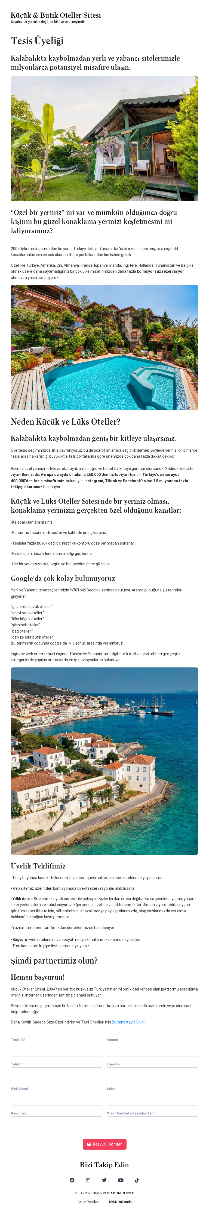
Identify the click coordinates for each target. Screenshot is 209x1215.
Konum (112, 1040)
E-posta (113, 1064)
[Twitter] (104, 1180)
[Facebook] (72, 1180)
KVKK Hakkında (120, 1202)
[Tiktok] (137, 1180)
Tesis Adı (18, 1040)
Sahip (111, 1089)
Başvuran (18, 1113)
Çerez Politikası (89, 1202)
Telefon (17, 1064)
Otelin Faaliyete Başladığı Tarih (131, 1113)
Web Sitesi (19, 1089)
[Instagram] (88, 1180)
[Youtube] (120, 1180)
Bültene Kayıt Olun (128, 1022)
